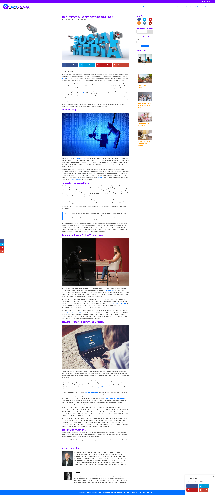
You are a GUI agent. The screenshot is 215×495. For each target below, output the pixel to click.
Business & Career (148, 6)
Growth (188, 6)
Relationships (82, 19)
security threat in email (80, 158)
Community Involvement (174, 6)
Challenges (161, 6)
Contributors (199, 6)
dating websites (110, 290)
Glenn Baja (67, 19)
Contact (133, 492)
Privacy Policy (112, 492)
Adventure (135, 6)
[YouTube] (207, 2)
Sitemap (127, 492)
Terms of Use (121, 492)
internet (64, 78)
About (207, 6)
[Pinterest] (209, 2)
